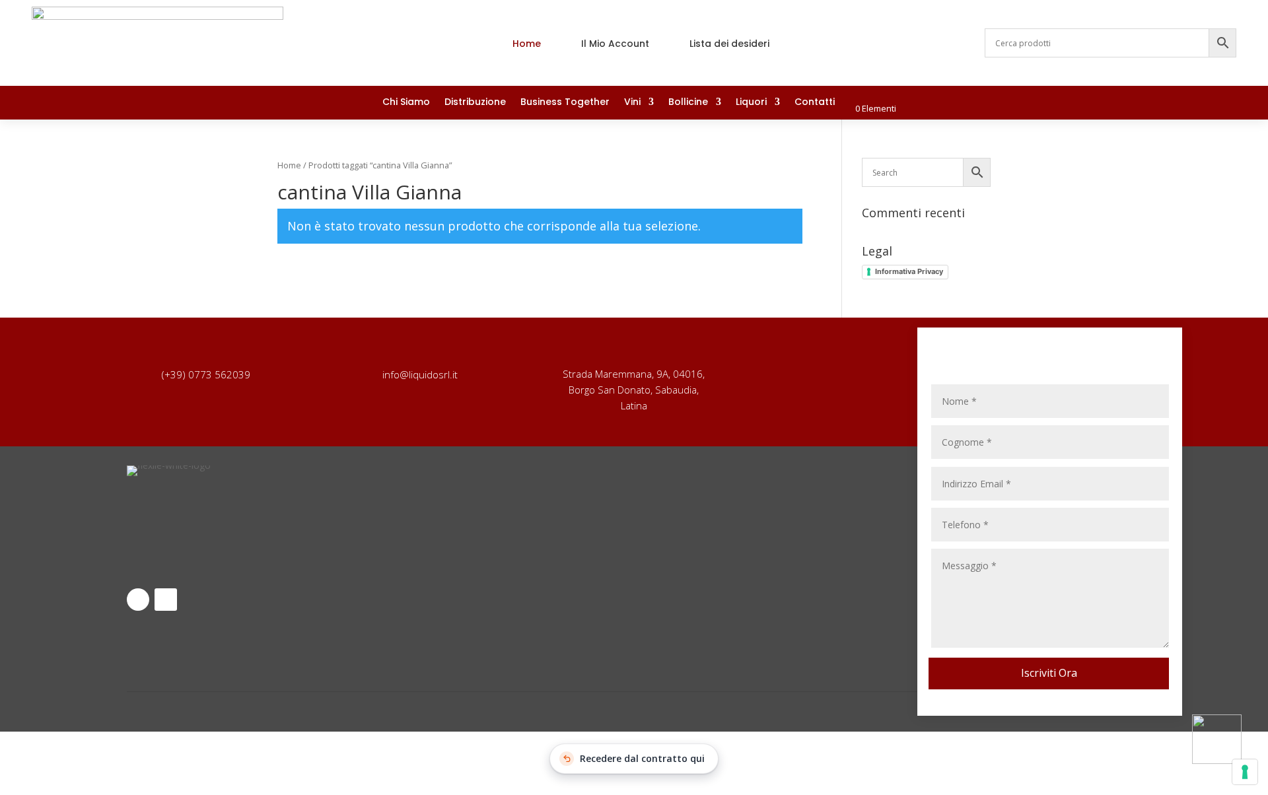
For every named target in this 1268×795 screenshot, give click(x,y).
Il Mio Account (615, 43)
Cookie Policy (500, 560)
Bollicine (688, 102)
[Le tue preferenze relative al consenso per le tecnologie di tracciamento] (1244, 771)
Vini (632, 102)
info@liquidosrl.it (420, 374)
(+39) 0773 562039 (206, 374)
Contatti (814, 102)
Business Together (565, 102)
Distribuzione (475, 102)
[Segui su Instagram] (1225, 103)
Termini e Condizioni (500, 520)
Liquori (751, 102)
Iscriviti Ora (1049, 673)
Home (526, 43)
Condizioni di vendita (500, 540)
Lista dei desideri (729, 43)
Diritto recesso (767, 503)
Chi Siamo (406, 102)
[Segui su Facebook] (1199, 103)
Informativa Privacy (909, 271)
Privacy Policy (500, 500)
